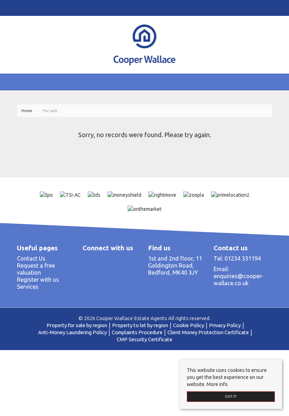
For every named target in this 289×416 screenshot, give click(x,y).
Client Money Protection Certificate (208, 332)
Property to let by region (140, 325)
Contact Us (31, 258)
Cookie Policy (188, 325)
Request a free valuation (36, 269)
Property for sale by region (77, 325)
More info (217, 384)
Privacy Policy (225, 325)
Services (27, 286)
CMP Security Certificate (144, 339)
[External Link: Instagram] (21, 7)
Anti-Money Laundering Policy (72, 332)
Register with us (38, 279)
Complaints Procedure (137, 332)
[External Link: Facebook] (18, 7)
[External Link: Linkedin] (24, 7)
